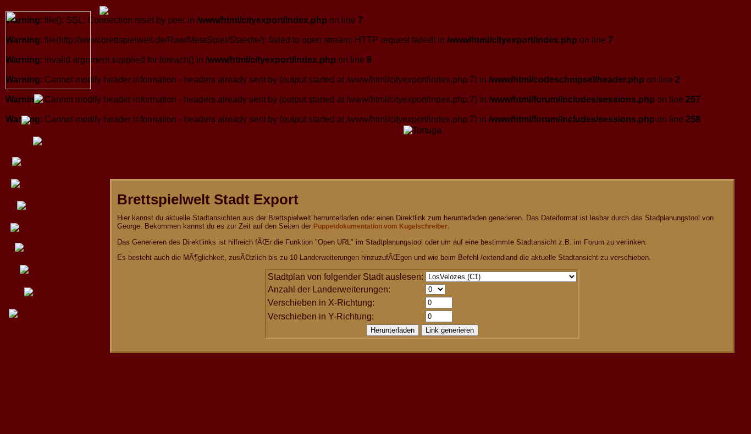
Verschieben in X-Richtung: (321, 302)
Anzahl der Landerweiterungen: (329, 289)
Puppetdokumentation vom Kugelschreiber (380, 226)
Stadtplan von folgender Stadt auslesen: (345, 276)
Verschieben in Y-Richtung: (321, 316)
